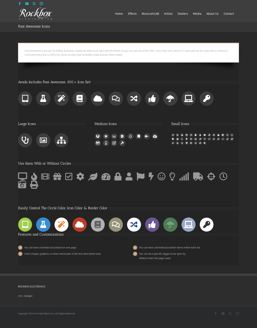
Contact (28, 296)
